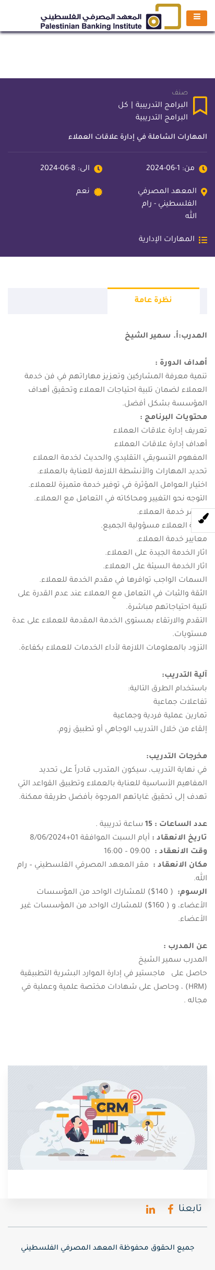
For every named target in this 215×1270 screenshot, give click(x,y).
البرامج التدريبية (162, 106)
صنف (180, 93)
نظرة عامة (153, 301)
